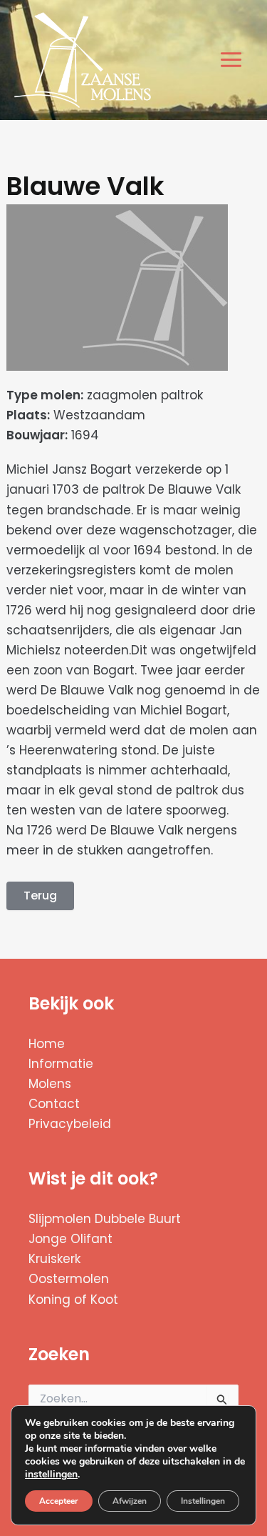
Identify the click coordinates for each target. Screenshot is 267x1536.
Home (46, 1043)
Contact (54, 1103)
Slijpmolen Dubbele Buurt (104, 1218)
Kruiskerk (54, 1258)
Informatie (60, 1063)
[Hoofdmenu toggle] (231, 60)
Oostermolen (68, 1278)
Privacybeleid (69, 1123)
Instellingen (203, 1501)
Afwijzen (129, 1501)
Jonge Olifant (70, 1238)
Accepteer (58, 1501)
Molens (49, 1083)
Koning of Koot (73, 1299)
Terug (40, 895)
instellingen (51, 1474)
